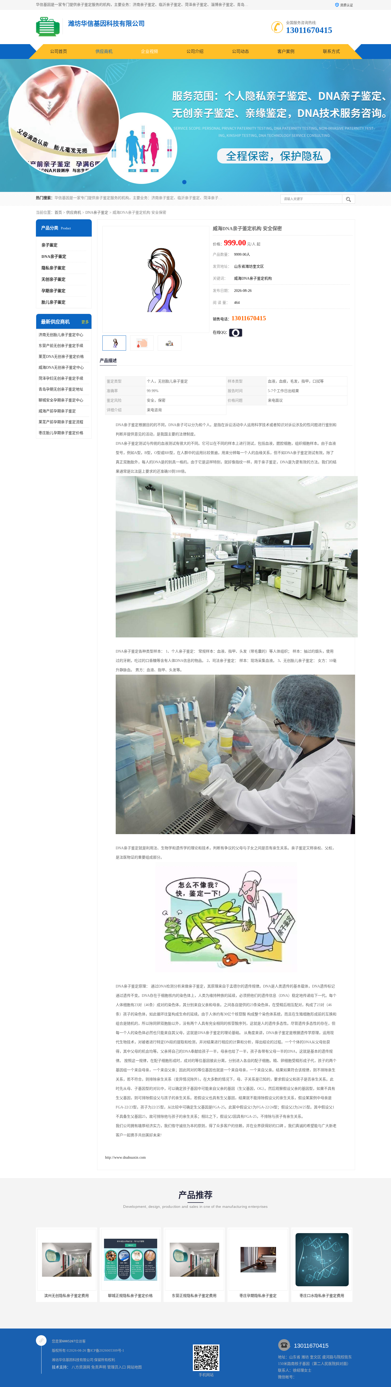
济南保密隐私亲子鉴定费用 (322, 1296)
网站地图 (134, 1367)
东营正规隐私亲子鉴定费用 (130, 1296)
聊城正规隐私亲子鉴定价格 (66, 1296)
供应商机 (104, 51)
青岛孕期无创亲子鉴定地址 (61, 389)
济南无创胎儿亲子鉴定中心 (61, 335)
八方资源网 (81, 1367)
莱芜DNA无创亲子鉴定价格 (61, 357)
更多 (85, 322)
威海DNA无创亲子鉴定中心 (61, 367)
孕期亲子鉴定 (53, 291)
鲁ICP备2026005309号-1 (105, 1350)
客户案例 (285, 51)
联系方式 (331, 51)
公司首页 (58, 51)
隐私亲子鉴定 (53, 268)
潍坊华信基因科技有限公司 (72, 1360)
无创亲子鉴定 (53, 279)
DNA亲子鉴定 (96, 213)
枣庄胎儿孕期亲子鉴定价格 (61, 433)
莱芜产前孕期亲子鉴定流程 (61, 422)
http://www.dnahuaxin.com (125, 1157)
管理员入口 (116, 1367)
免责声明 (98, 1367)
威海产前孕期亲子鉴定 (57, 411)
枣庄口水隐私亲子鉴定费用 (258, 1296)
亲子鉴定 (49, 245)
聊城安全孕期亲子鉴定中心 (61, 400)
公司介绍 (194, 51)
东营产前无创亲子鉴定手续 (61, 346)
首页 (58, 213)
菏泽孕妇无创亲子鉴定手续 (61, 378)
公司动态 (240, 51)
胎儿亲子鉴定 (53, 302)
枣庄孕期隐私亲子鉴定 (194, 1296)
